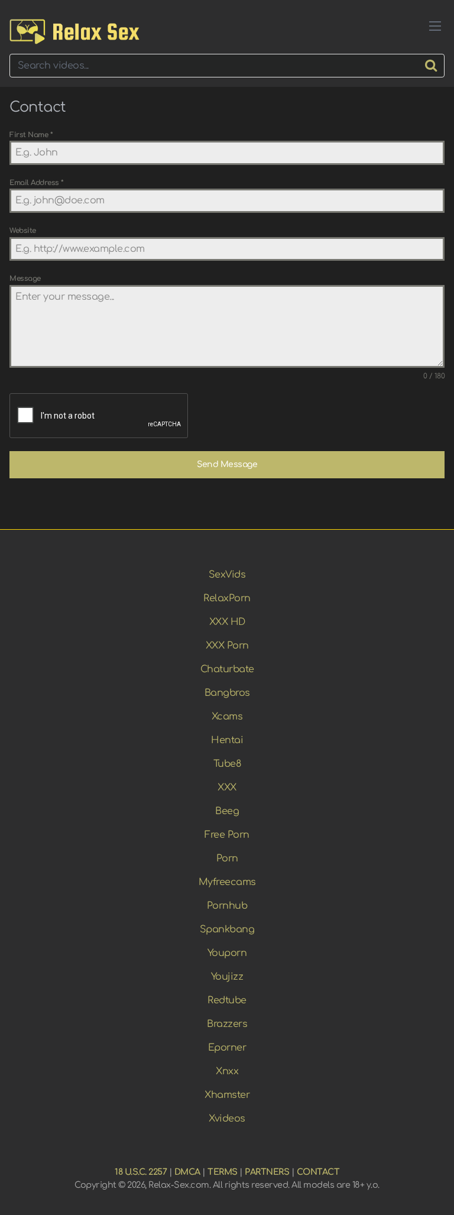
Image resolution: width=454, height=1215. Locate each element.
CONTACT (318, 1172)
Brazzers (227, 1024)
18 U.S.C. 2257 (141, 1172)
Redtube (227, 1000)
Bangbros (227, 693)
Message (25, 278)
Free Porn (227, 835)
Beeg (227, 811)
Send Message (227, 464)
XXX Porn (227, 645)
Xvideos (227, 1118)
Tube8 (227, 764)
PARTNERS (267, 1172)
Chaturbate (227, 669)
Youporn (227, 953)
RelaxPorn (227, 598)
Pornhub (227, 905)
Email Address (36, 183)
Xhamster (227, 1095)
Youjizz (227, 976)
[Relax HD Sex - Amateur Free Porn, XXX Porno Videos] (74, 31)
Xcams (227, 716)
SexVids (227, 574)
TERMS (222, 1172)
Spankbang (227, 929)
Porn (227, 858)
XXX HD (227, 622)
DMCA (187, 1172)
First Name (31, 135)
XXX (227, 787)
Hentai (227, 740)
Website (22, 230)
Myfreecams (227, 882)
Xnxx (227, 1071)
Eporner (227, 1047)
